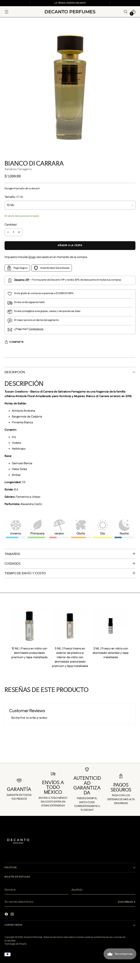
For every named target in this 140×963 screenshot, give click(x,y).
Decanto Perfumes (33, 937)
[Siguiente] (110, 3)
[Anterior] (30, 3)
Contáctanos (36, 329)
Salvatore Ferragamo (18, 169)
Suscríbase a (126, 902)
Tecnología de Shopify (15, 943)
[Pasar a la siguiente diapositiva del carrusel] (135, 755)
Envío (32, 257)
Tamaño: (14, 197)
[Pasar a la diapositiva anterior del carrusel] (5, 755)
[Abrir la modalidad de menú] (6, 11)
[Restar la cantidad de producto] (8, 232)
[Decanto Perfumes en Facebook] (7, 914)
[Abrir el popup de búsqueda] (125, 11)
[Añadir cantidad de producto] (19, 232)
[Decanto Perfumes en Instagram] (12, 914)
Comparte (16, 342)
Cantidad (10, 225)
